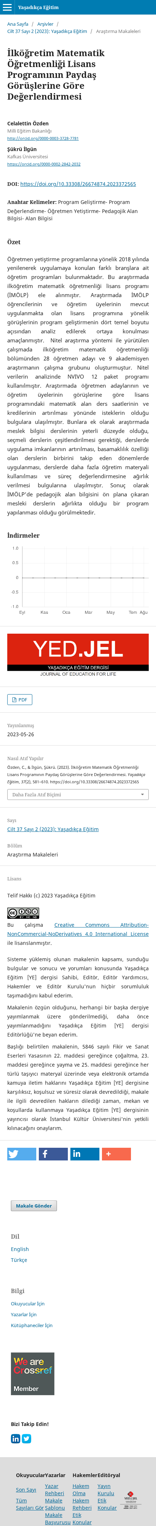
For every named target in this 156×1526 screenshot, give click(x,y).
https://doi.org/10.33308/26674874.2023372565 (78, 183)
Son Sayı (26, 1489)
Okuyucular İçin (28, 1303)
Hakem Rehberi (82, 1504)
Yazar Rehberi (54, 1490)
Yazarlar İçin (24, 1314)
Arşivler (45, 24)
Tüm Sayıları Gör (30, 1504)
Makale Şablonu (55, 1504)
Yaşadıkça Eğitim (38, 7)
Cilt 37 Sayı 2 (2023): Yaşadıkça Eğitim (47, 31)
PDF (22, 699)
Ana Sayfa (17, 24)
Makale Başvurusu (58, 1519)
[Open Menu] (7, 7)
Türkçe (19, 1259)
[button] (21, 1154)
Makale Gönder (34, 1205)
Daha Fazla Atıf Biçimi (36, 794)
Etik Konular (107, 1504)
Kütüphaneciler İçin (32, 1325)
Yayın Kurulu (106, 1490)
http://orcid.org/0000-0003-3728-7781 (43, 138)
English (20, 1249)
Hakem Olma (81, 1490)
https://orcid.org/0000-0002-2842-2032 (44, 164)
